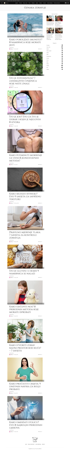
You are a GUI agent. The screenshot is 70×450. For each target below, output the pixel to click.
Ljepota (48, 52)
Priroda (48, 58)
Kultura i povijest (49, 50)
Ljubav (47, 54)
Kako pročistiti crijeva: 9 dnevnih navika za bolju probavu (25, 386)
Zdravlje (9, 36)
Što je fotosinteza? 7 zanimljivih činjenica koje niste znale (23, 80)
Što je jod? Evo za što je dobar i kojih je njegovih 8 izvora (25, 119)
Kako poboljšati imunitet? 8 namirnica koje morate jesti (25, 42)
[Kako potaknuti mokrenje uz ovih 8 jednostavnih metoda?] (25, 140)
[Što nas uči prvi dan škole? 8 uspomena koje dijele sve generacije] (50, 30)
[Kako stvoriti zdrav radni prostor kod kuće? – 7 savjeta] (25, 330)
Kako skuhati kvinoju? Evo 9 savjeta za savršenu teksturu (25, 196)
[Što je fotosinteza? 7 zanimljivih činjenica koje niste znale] (25, 63)
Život (47, 67)
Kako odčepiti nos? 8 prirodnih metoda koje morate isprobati (24, 309)
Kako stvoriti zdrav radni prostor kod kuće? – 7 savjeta (25, 348)
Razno (47, 61)
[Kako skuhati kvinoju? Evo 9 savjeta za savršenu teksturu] (25, 179)
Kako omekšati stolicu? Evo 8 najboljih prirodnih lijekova (25, 425)
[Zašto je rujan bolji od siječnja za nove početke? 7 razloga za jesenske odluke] (59, 30)
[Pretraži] (68, 3)
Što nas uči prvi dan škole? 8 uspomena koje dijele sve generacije (50, 37)
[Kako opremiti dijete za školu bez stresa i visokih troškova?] (59, 18)
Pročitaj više (40, 87)
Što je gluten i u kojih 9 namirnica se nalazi (24, 272)
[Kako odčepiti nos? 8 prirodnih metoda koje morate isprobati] (25, 292)
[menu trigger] (2, 3)
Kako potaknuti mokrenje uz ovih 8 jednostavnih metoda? (25, 158)
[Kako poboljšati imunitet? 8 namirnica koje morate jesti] (25, 25)
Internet (48, 48)
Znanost (48, 69)
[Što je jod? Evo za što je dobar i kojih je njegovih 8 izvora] (25, 102)
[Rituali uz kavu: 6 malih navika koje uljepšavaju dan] (50, 18)
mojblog (12, 87)
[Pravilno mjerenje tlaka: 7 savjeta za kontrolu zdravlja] (25, 218)
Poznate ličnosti (49, 56)
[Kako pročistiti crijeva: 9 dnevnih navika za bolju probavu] (25, 369)
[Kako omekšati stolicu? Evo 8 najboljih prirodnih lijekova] (25, 408)
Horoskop (48, 45)
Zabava (48, 63)
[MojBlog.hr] (6, 3)
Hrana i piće (10, 190)
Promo (47, 60)
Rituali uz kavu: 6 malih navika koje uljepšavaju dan (50, 23)
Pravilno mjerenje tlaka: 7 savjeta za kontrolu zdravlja (25, 235)
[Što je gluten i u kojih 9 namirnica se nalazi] (25, 256)
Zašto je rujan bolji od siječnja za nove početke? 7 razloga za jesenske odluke (58, 37)
